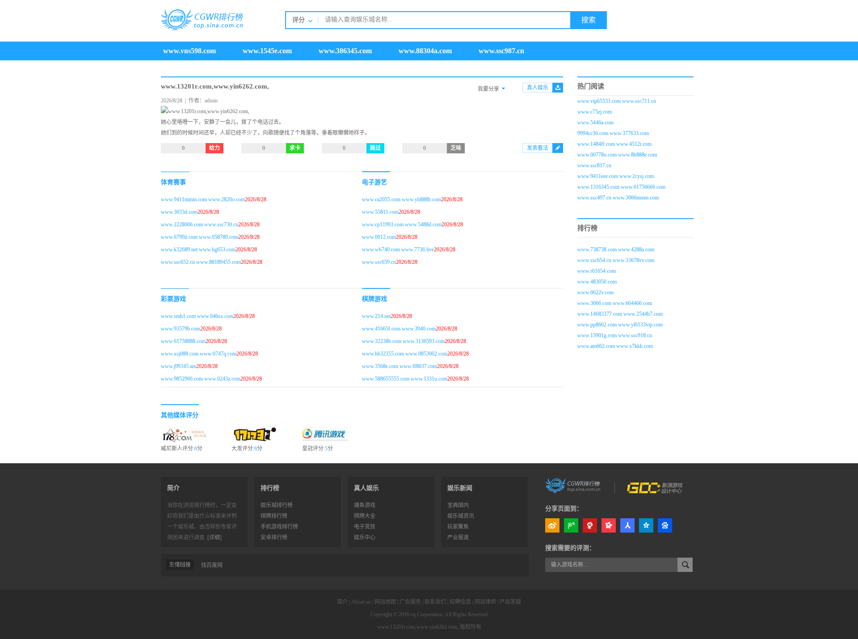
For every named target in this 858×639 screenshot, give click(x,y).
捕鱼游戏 (364, 505)
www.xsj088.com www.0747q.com (198, 354)
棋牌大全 (364, 516)
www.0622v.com (595, 292)
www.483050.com (597, 282)
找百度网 (212, 565)
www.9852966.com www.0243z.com (200, 379)
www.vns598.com (189, 51)
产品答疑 (510, 602)
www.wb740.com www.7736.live (398, 249)
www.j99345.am (178, 366)
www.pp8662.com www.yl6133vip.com (620, 325)
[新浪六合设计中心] (655, 485)
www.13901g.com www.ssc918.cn (614, 335)
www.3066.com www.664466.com (614, 303)
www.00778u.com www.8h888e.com (617, 155)
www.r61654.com (596, 271)
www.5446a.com (595, 122)
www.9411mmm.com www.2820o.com (203, 199)
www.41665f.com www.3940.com (399, 329)
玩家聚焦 (458, 527)
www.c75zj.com (594, 112)
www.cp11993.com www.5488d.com (402, 224)
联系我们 (435, 602)
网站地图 (385, 602)
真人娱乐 (537, 88)
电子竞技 (364, 527)
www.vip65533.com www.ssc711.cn (616, 101)
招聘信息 (460, 602)
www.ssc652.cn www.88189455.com (201, 262)
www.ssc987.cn (501, 51)
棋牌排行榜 (274, 516)
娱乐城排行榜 (277, 505)
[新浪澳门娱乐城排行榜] (573, 485)
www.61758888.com (183, 341)
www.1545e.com (267, 51)
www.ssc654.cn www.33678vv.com (615, 260)
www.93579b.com (180, 329)
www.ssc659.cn (379, 262)
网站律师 (485, 602)
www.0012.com (379, 237)
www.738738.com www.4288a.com (615, 249)
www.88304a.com (425, 51)
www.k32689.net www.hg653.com (198, 249)
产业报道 (458, 537)
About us (361, 602)
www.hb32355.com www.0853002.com (404, 354)
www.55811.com (380, 212)
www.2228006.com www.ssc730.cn (199, 224)
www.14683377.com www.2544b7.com (620, 314)
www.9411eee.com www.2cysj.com (615, 176)
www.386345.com (345, 51)
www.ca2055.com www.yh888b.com (401, 199)
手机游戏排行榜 (279, 527)
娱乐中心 (364, 537)
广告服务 (410, 602)
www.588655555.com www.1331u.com (404, 379)
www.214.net (376, 316)
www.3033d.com (179, 212)
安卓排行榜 (274, 537)
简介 (342, 602)
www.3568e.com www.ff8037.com (399, 366)
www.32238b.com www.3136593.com (403, 341)
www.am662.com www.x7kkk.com (615, 346)
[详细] (214, 537)
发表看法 (537, 148)
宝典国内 (458, 505)
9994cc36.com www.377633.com (613, 133)
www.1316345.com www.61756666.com (621, 187)
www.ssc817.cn (594, 165)
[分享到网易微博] (590, 525)
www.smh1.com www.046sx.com (197, 316)
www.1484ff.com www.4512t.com (614, 144)
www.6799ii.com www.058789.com (199, 237)
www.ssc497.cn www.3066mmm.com (618, 198)
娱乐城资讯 (460, 516)
